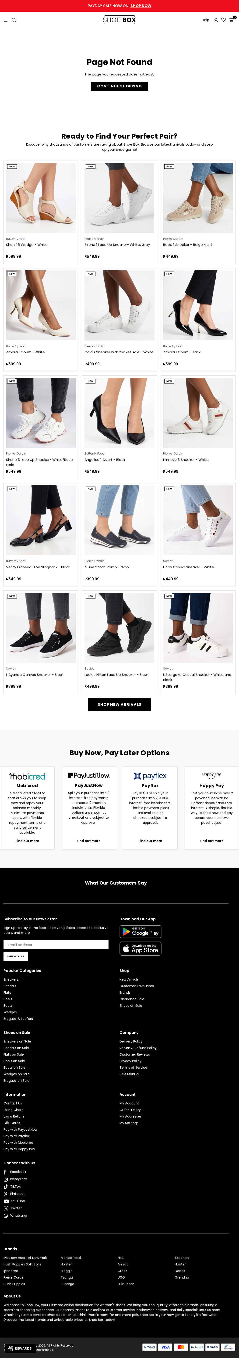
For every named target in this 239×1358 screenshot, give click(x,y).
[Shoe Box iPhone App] (141, 952)
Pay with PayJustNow (20, 1129)
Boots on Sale (14, 1067)
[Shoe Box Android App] (141, 934)
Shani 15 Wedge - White (27, 244)
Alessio (123, 1264)
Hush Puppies (14, 1284)
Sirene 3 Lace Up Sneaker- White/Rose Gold (39, 462)
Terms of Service (133, 1067)
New (12, 166)
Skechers (182, 1257)
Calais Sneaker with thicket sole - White (119, 352)
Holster (66, 1264)
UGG (121, 1277)
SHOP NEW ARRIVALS (119, 704)
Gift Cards (12, 1123)
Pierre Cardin (14, 1277)
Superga (67, 1284)
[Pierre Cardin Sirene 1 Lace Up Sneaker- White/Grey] (119, 198)
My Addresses (131, 1116)
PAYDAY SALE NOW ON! (119, 6)
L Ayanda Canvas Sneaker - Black (34, 674)
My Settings (129, 1123)
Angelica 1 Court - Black (104, 459)
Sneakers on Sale (17, 1041)
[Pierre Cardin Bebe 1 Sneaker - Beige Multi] (198, 198)
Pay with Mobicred (18, 1142)
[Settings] (216, 20)
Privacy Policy (130, 1061)
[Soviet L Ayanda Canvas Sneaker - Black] (41, 628)
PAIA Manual (129, 1074)
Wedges (10, 1012)
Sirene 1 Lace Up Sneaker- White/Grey (117, 244)
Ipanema (11, 1270)
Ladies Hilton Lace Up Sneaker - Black (116, 674)
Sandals (10, 986)
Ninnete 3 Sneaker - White (186, 459)
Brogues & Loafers (18, 1018)
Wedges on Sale (17, 1074)
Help (205, 19)
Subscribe (16, 956)
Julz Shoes (126, 1284)
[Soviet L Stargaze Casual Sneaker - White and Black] (198, 628)
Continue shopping (119, 86)
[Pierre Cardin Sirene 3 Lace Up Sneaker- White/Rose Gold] (41, 413)
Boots (8, 1005)
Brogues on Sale (16, 1080)
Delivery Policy (131, 1041)
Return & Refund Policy (138, 1048)
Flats (7, 992)
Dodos (180, 1270)
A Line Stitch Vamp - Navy (106, 567)
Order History (130, 1109)
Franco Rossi (71, 1257)
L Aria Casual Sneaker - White (188, 567)
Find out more (27, 840)
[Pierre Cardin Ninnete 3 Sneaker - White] (198, 413)
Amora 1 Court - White (25, 352)
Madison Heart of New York (25, 1257)
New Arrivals (129, 979)
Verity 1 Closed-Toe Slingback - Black (38, 567)
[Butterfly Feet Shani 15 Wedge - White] (41, 198)
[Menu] (5, 19)
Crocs (122, 1270)
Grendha (182, 1277)
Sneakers (11, 979)
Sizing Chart (13, 1109)
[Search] (14, 19)
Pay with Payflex (17, 1136)
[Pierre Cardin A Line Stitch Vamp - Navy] (119, 520)
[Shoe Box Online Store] (119, 19)
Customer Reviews (135, 1054)
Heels (8, 999)
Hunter (180, 1264)
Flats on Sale (14, 1054)
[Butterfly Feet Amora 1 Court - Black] (198, 305)
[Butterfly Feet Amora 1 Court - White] (41, 305)
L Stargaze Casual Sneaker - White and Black (197, 677)
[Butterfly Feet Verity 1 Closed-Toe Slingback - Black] (41, 520)
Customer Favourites (137, 986)
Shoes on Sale (131, 1005)
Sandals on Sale (16, 1048)
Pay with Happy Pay (19, 1149)
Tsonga (67, 1277)
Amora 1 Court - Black (181, 352)
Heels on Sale (14, 1061)
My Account (129, 1103)
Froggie (67, 1270)
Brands (125, 992)
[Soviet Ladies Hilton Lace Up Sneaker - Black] (119, 628)
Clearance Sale (132, 999)
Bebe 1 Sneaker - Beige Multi (187, 244)
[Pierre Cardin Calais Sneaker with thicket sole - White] (119, 305)
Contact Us (13, 1103)
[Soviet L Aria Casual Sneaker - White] (198, 520)
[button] (231, 20)
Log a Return (14, 1116)
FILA (120, 1257)
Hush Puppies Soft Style (23, 1264)
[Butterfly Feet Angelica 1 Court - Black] (119, 413)
